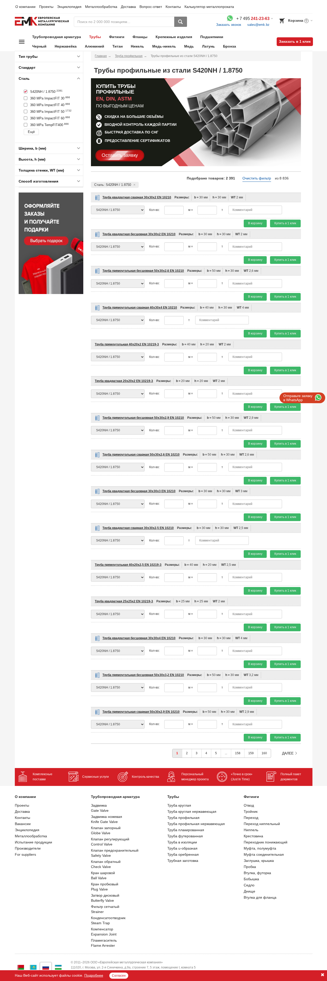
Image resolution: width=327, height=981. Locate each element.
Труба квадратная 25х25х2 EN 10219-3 (124, 601)
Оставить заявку (119, 155)
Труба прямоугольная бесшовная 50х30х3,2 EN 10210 (143, 675)
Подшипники (211, 37)
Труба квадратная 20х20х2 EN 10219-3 (124, 381)
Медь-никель (164, 46)
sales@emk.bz (258, 25)
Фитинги (116, 37)
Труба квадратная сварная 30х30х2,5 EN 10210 (138, 528)
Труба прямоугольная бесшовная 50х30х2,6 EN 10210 (143, 271)
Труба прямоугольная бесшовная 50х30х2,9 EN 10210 (143, 418)
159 (251, 753)
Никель (137, 46)
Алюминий (94, 46)
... (226, 753)
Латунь (208, 46)
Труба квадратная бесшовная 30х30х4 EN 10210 (139, 638)
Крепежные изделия (174, 37)
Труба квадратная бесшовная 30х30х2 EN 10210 (139, 234)
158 (237, 753)
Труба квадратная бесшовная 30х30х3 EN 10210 (139, 491)
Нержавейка (66, 46)
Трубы (95, 37)
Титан (117, 46)
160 (264, 753)
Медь (189, 46)
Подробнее (93, 975)
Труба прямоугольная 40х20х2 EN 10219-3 (127, 344)
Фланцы (140, 37)
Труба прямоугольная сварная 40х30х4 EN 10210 (139, 307)
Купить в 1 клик (285, 223)
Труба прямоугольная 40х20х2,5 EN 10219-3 (128, 565)
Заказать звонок (228, 25)
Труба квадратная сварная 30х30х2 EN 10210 (136, 197)
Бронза (229, 46)
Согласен (119, 975)
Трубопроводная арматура (56, 37)
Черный (39, 46)
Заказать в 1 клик (295, 41)
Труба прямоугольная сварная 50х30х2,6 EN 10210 (141, 454)
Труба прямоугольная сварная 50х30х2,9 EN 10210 (141, 712)
